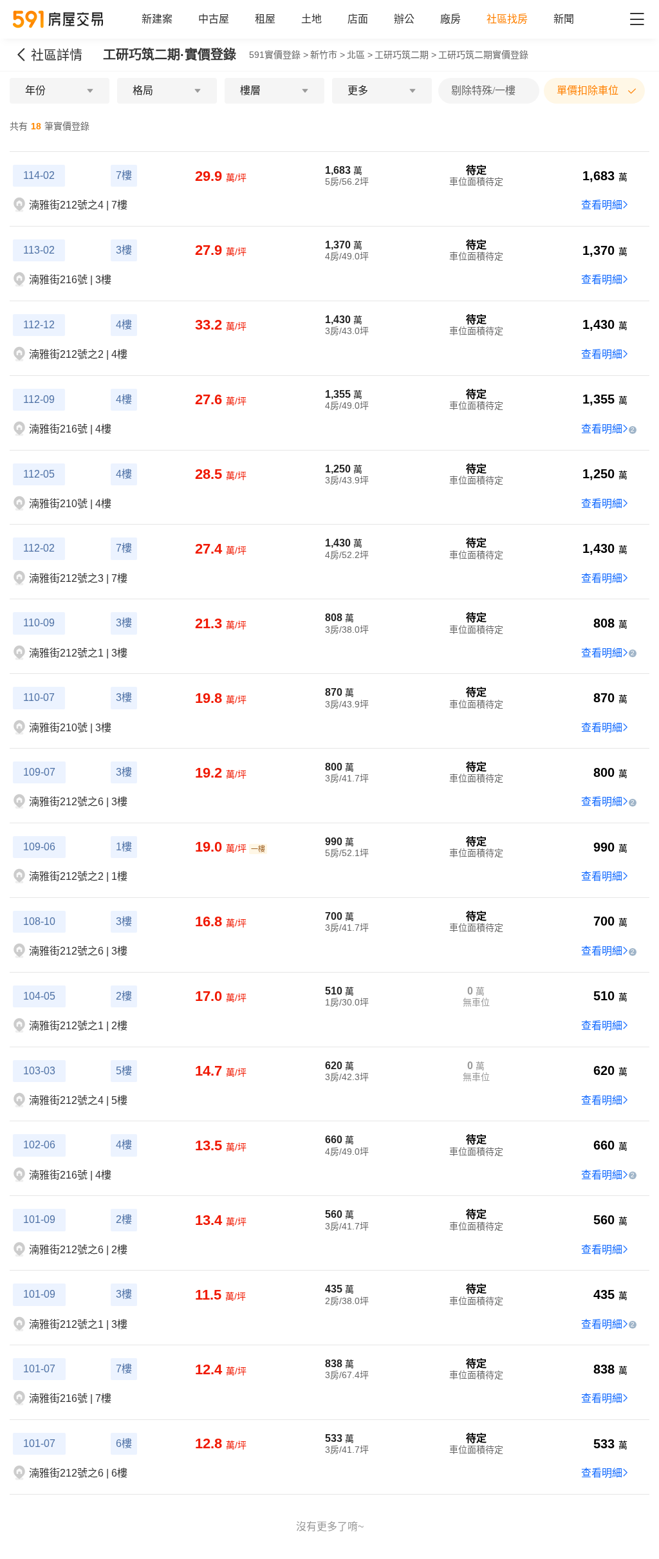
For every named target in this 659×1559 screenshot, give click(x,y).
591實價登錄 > (278, 55)
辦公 (404, 19)
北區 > (360, 55)
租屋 (265, 19)
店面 (358, 19)
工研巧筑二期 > (405, 55)
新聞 (563, 19)
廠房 (450, 19)
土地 (311, 19)
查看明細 (601, 205)
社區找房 (507, 19)
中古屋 (213, 19)
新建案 (157, 19)
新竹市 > (327, 55)
